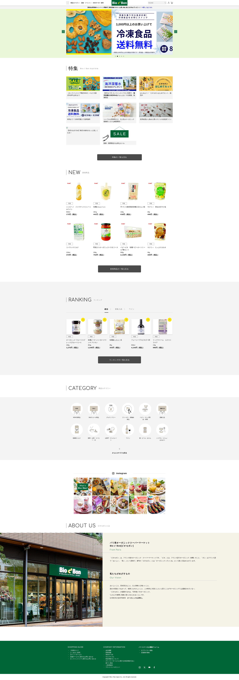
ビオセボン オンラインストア (119, 3)
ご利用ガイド (74, 650)
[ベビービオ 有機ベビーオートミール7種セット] (133, 232)
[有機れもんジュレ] (106, 191)
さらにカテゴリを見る (119, 453)
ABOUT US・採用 (98, 3)
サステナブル (110, 657)
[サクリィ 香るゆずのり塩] (160, 191)
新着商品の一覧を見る (119, 269)
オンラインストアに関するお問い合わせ (83, 659)
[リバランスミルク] (78, 232)
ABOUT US (109, 654)
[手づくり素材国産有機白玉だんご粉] (133, 191)
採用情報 (108, 652)
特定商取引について (112, 659)
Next (175, 31)
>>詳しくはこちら (147, 7)
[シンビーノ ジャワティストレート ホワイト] (78, 191)
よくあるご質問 (75, 652)
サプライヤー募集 (147, 650)
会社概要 (108, 650)
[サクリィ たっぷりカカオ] (160, 232)
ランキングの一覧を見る (119, 360)
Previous (63, 31)
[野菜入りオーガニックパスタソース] (106, 232)
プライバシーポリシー (113, 667)
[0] (172, 3)
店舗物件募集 (145, 652)
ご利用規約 (109, 665)
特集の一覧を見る (119, 157)
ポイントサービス (76, 654)
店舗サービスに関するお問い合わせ (81, 657)
